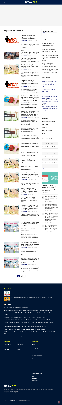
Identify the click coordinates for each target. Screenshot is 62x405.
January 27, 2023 (32, 102)
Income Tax (35, 347)
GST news (44, 127)
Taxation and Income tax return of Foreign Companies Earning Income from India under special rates (31, 297)
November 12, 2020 (33, 247)
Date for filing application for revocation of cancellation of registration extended (28, 160)
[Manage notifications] (59, 402)
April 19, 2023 (32, 69)
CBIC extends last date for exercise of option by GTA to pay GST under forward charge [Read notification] (30, 52)
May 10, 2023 (31, 55)
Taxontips (8, 304)
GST (33, 358)
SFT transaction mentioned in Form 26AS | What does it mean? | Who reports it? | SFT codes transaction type (51, 227)
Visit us (11, 391)
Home (33, 344)
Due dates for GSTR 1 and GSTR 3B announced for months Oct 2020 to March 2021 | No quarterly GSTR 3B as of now (30, 260)
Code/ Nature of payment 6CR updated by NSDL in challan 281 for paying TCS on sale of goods (51, 206)
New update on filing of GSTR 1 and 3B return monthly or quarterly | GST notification (30, 223)
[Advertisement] (31, 15)
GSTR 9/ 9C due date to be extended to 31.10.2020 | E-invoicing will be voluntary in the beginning (48, 188)
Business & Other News (48, 121)
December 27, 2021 (33, 149)
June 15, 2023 (31, 40)
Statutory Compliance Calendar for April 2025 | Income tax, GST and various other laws (25, 336)
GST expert (24, 40)
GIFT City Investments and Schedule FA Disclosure (21, 291)
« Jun (43, 168)
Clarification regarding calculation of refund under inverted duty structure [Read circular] (29, 129)
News (43, 133)
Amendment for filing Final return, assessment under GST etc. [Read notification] (29, 66)
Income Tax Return (36, 348)
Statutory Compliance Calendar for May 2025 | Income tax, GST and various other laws (25, 329)
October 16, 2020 (32, 264)
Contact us (35, 380)
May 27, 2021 (31, 179)
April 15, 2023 (32, 86)
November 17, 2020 (33, 211)
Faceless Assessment (37, 355)
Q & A (33, 376)
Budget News (45, 118)
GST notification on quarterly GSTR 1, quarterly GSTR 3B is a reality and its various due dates (30, 244)
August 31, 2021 (32, 163)
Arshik (43, 88)
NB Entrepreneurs (46, 81)
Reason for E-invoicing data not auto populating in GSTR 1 (50, 101)
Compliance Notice (36, 353)
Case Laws (45, 124)
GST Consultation (35, 362)
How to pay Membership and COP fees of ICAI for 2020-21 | (51, 198)
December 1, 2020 (32, 194)
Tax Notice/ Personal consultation (39, 351)
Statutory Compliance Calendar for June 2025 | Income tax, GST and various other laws (25, 326)
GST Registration (35, 360)
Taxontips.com (12, 400)
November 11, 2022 (33, 133)
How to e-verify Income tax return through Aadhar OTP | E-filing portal (49, 89)
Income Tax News (47, 130)
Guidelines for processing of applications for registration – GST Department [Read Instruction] (29, 37)
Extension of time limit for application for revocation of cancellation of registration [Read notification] (29, 82)
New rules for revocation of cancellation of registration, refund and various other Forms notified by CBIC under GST (30, 175)
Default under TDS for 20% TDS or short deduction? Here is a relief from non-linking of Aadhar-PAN (50, 70)
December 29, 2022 (33, 117)
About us (34, 378)
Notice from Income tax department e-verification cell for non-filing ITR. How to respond (49, 64)
